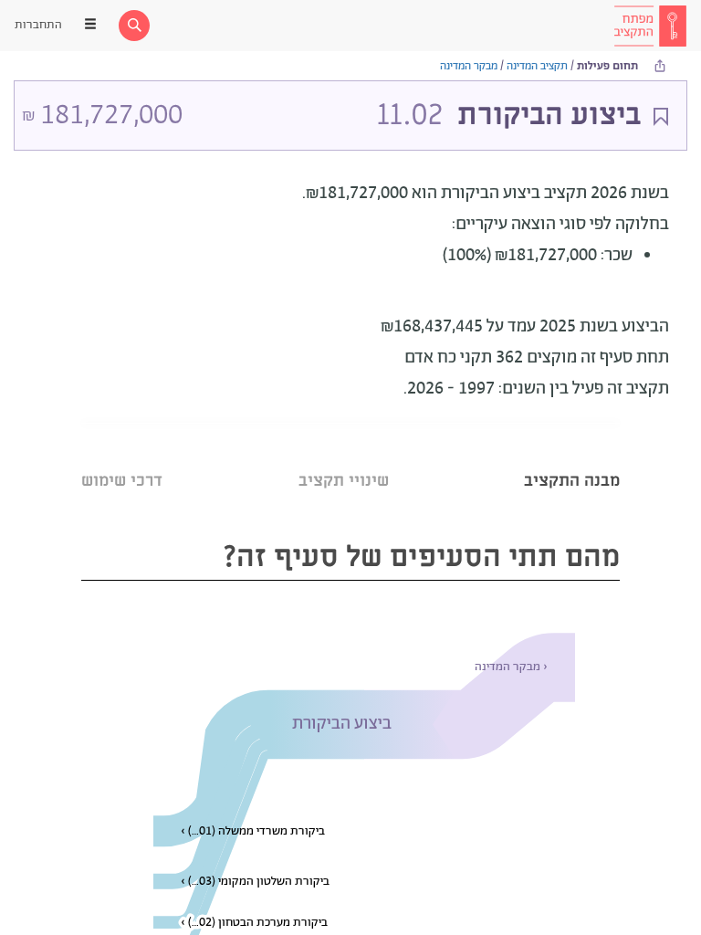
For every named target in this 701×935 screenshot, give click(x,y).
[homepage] (649, 25)
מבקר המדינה (468, 66)
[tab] (572, 458)
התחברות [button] (38, 25)
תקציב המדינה (537, 66)
